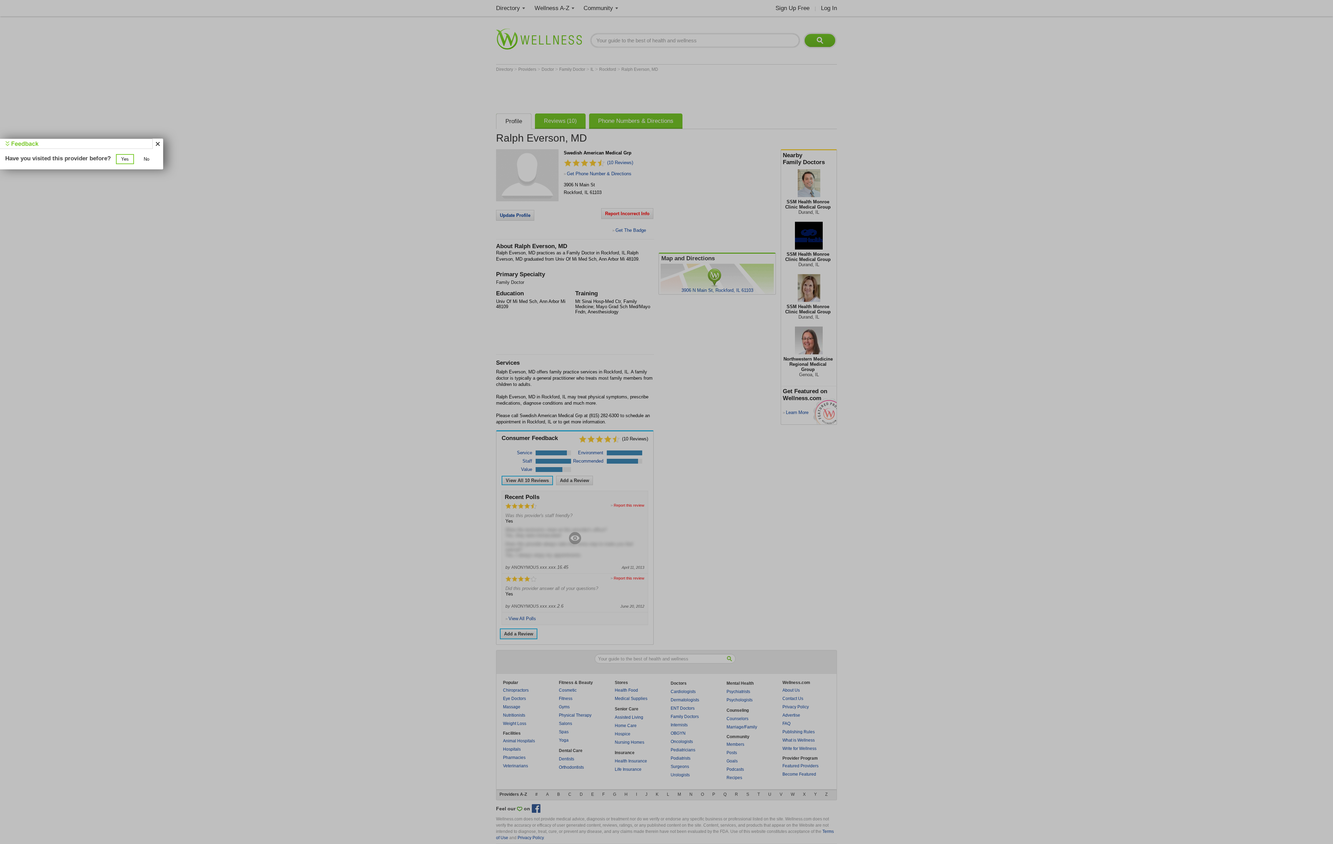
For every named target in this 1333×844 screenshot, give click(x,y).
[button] (125, 159)
